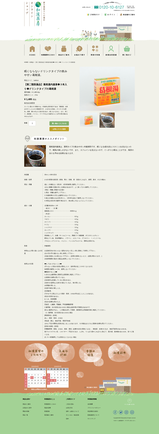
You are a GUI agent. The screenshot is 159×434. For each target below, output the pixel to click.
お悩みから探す (27, 408)
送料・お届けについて (72, 411)
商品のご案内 (27, 404)
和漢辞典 (47, 411)
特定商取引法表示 (93, 411)
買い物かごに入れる (59, 123)
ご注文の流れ (70, 404)
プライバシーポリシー (94, 408)
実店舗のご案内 (48, 415)
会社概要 (90, 404)
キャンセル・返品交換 (72, 415)
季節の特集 (26, 411)
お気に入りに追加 (59, 129)
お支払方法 (69, 408)
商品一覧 (25, 415)
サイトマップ (91, 418)
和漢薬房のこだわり (50, 404)
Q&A (67, 418)
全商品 (31, 62)
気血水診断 (47, 408)
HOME (26, 62)
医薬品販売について (93, 415)
